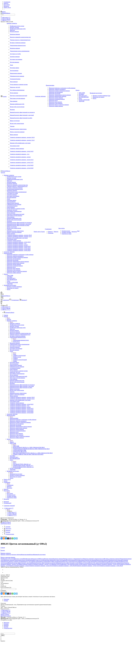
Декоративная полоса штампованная (24, 560)
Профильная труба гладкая (8, 558)
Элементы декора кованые (89, 564)
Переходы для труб (28, 561)
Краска (12, 442)
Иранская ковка (14, 418)
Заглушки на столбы (39, 560)
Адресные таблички (16, 554)
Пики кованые (36, 561)
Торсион (105, 563)
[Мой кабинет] (1, 292)
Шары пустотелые (84, 563)
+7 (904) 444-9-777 (5, 17)
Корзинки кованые (9, 560)
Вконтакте (8, 528)
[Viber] (10, 538)
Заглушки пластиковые (60, 560)
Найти (2, 635)
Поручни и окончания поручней (71, 561)
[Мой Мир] (6, 538)
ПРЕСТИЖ (16, 446)
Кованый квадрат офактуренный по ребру (68, 563)
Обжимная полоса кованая (115, 560)
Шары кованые (23, 564)
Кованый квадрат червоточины (115, 563)
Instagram (8, 530)
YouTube (8, 532)
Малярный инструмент (16, 474)
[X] (8, 538)
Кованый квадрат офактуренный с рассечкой (20, 563)
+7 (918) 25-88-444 (5, 19)
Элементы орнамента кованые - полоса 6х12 (41, 565)
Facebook (8, 526)
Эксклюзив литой (77, 564)
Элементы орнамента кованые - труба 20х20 (111, 565)
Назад (8, 318)
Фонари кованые (48, 558)
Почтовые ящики (80, 560)
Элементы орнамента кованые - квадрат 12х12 (39, 564)
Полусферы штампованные (55, 561)
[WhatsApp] (12, 538)
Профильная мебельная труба (31, 558)
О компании (10, 485)
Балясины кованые (58, 558)
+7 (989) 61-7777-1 (5, 20)
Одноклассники (10, 534)
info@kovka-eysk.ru (6, 523)
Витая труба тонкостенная (96, 563)
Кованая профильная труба (109, 561)
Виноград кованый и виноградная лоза (93, 558)
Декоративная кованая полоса (21, 340)
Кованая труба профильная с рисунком (62, 564)
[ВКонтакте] (1, 538)
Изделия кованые (70, 560)
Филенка (119, 561)
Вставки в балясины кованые (112, 558)
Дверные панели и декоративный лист (73, 558)
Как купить (10, 493)
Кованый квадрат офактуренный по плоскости (44, 563)
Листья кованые (92, 560)
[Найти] (1, 16)
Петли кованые (44, 561)
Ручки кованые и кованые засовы (14, 561)
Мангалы (41, 558)
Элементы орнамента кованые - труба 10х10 (107, 564)
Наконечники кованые (102, 560)
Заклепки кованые (49, 560)
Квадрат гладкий (19, 558)
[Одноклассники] (4, 538)
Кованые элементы (15, 323)
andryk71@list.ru (6, 522)
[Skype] (15, 538)
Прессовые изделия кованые (87, 561)
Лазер (14, 354)
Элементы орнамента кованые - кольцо (18, 565)
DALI (14, 462)
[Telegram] (17, 538)
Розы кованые (98, 561)
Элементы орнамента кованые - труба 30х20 (64, 565)
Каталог (9, 319)
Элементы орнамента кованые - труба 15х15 (87, 565)
